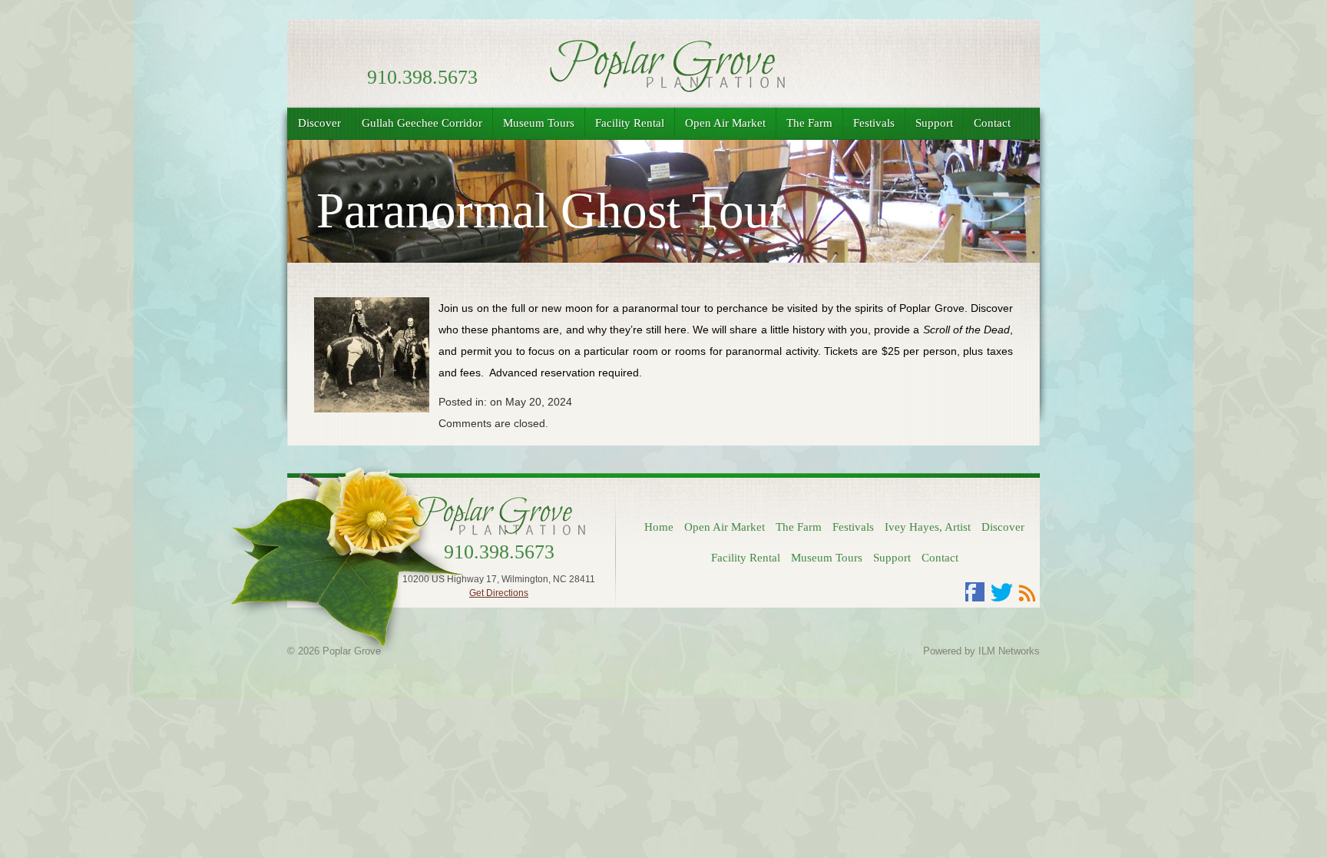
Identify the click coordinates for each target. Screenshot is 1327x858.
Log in (652, 651)
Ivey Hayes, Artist (928, 527)
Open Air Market (725, 123)
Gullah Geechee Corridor (422, 123)
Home (658, 527)
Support (934, 123)
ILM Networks (1009, 651)
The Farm (809, 123)
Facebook (975, 592)
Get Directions (498, 593)
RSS (1027, 592)
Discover (319, 123)
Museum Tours (538, 123)
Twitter (1001, 592)
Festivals (874, 123)
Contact (992, 123)
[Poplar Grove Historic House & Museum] (663, 87)
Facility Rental (629, 123)
